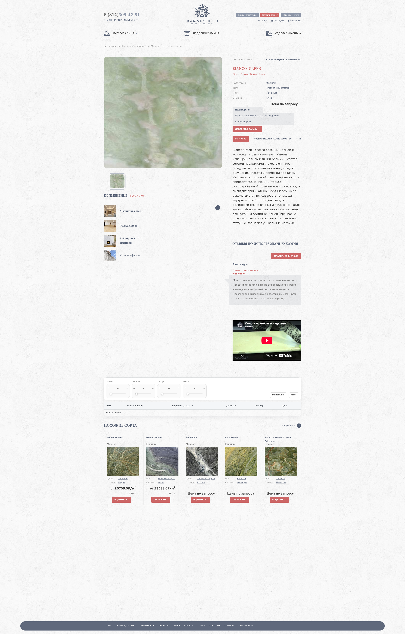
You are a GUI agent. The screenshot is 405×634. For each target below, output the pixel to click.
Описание (240, 139)
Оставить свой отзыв (286, 256)
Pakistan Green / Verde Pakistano (278, 439)
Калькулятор (245, 626)
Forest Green (114, 437)
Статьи (176, 626)
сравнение (295, 21)
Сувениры (229, 626)
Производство (147, 626)
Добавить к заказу (246, 129)
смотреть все (287, 425)
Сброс (293, 395)
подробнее (120, 499)
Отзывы (201, 626)
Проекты (163, 626)
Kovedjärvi (191, 437)
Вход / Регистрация (247, 15)
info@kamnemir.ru (126, 20)
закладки (279, 21)
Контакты (214, 626)
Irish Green (231, 437)
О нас (109, 626)
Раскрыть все (278, 395)
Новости (188, 626)
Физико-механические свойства (272, 139)
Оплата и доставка (126, 626)
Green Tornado (154, 437)
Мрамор (111, 444)
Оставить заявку (270, 15)
